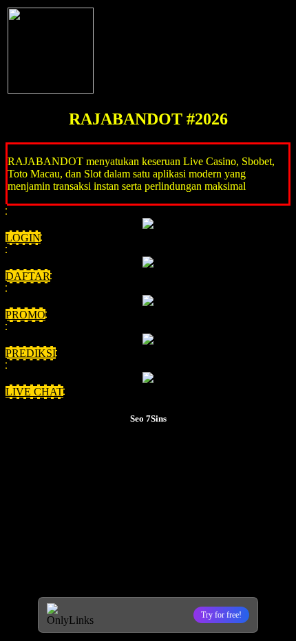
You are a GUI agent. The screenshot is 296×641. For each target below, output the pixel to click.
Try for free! (221, 615)
